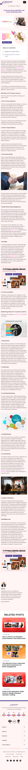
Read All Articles (4, 601)
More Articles (17, 274)
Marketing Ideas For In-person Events (12, 55)
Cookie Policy (8, 756)
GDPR (21, 756)
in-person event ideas (19, 314)
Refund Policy (15, 756)
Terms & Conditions (10, 754)
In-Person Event (14, 6)
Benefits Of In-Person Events (12, 51)
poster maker (14, 256)
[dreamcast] (14, 705)
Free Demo (9, 274)
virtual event (14, 229)
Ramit (3, 589)
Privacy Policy (19, 754)
